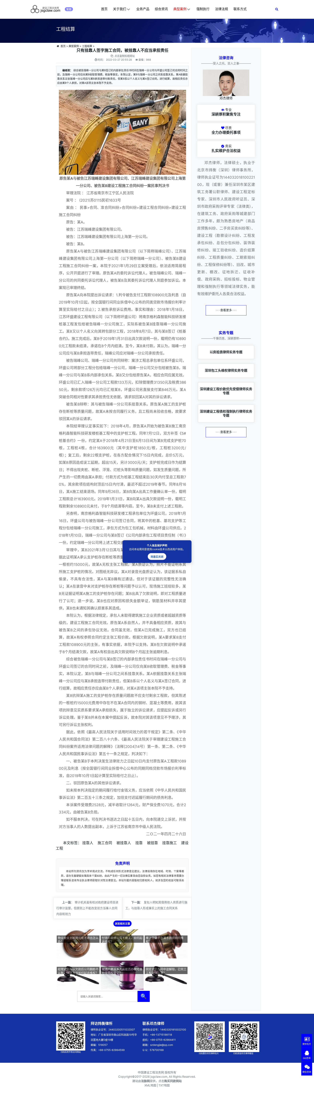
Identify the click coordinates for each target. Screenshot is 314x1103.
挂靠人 (87, 843)
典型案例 (179, 9)
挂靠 (139, 843)
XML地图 (150, 1085)
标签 (74, 843)
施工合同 (105, 843)
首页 (104, 9)
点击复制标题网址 (124, 55)
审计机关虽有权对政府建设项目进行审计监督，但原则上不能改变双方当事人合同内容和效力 (87, 908)
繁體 (68, 9)
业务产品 (142, 9)
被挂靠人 (123, 843)
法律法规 (221, 9)
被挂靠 (152, 843)
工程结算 (87, 46)
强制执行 (203, 9)
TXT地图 (164, 1085)
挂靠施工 (169, 843)
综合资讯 (161, 9)
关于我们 (119, 9)
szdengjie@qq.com (161, 1044)
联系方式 (240, 9)
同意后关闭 (157, 556)
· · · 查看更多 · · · (226, 310)
